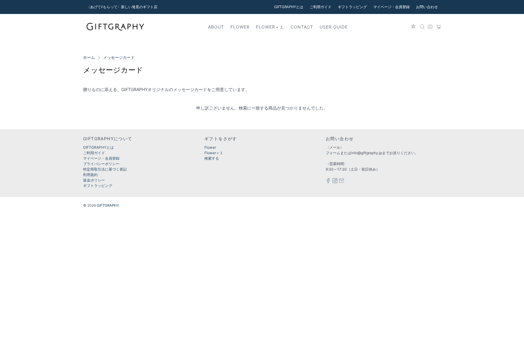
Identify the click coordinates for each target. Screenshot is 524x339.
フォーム (333, 153)
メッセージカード (119, 58)
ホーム (89, 58)
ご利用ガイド (320, 6)
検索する (211, 158)
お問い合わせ (427, 6)
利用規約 (90, 174)
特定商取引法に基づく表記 (105, 169)
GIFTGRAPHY (108, 205)
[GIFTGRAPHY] (115, 27)
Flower (210, 147)
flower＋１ (270, 26)
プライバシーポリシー (101, 163)
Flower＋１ (213, 153)
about (216, 26)
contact (302, 26)
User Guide (334, 26)
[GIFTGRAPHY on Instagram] (335, 182)
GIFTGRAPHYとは (288, 6)
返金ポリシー (94, 180)
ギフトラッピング (352, 6)
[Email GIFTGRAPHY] (341, 182)
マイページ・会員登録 (391, 6)
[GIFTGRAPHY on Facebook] (328, 182)
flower (240, 26)
